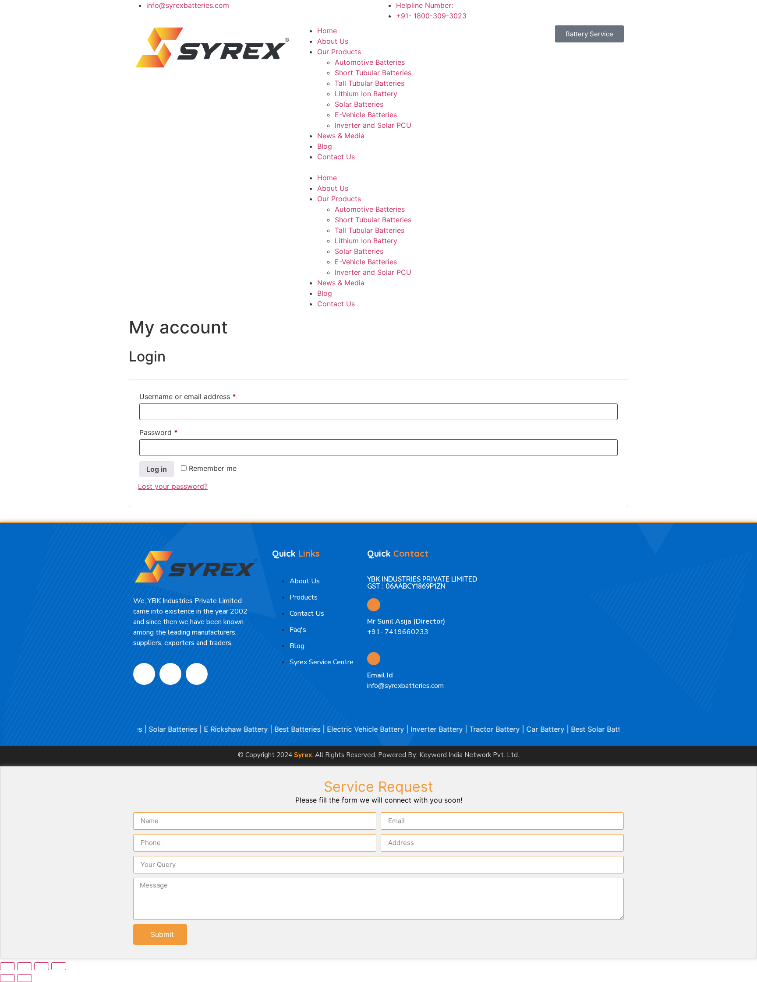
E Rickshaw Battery (219, 729)
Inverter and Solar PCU (373, 125)
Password (173, 431)
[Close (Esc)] (58, 966)
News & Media (340, 135)
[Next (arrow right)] (24, 978)
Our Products (339, 51)
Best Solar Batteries (586, 729)
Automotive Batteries (370, 62)
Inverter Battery (420, 729)
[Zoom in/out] (7, 966)
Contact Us (336, 156)
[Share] (41, 966)
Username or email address (202, 395)
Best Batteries (281, 729)
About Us (332, 41)
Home (327, 30)
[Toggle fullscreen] (24, 966)
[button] (378, 167)
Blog (324, 146)
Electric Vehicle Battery (348, 729)
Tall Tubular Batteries (369, 83)
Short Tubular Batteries (373, 72)
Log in (156, 469)
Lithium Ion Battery (366, 93)
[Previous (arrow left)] (7, 978)
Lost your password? (173, 486)
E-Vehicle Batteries (366, 114)
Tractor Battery (478, 729)
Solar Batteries (359, 104)
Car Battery (528, 729)
